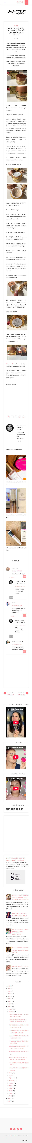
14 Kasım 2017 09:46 (17, 605)
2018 (9, 1004)
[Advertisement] (16, 402)
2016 (9, 1098)
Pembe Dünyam (17, 641)
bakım (16, 25)
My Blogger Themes (14, 1135)
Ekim (10, 1073)
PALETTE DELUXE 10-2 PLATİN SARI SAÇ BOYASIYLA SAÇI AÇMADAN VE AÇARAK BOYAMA (21, 897)
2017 (9, 1006)
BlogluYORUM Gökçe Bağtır (21, 427)
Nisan (11, 1088)
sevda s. (15, 603)
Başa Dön (24, 1140)
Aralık (11, 1009)
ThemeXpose (6, 1137)
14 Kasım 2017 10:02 (20, 625)
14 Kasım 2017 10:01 (20, 586)
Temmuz (11, 1080)
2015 (9, 1101)
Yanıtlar (12, 577)
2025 (9, 986)
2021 (9, 996)
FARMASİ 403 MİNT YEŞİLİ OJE (20, 966)
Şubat (11, 1093)
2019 (9, 1001)
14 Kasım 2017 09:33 (17, 571)
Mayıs (11, 1085)
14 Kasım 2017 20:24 (17, 644)
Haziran (11, 1083)
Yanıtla (24, 576)
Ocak (10, 1096)
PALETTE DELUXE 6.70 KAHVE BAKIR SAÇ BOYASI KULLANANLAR (20, 932)
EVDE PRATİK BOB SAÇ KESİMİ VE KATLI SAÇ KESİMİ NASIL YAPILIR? (20, 950)
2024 (9, 988)
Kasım (11, 1011)
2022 (9, 993)
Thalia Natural (11, 364)
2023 (9, 991)
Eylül (10, 1075)
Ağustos (11, 1078)
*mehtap (15, 568)
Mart (10, 1091)
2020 (9, 999)
